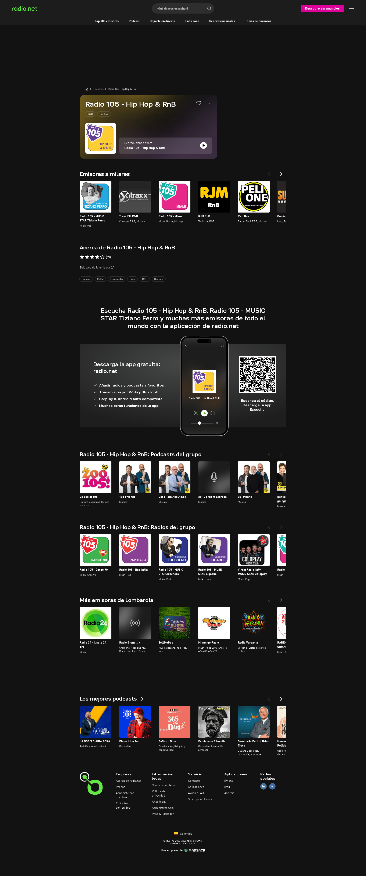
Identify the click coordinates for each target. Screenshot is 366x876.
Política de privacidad (158, 793)
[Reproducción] (203, 145)
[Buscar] (209, 8)
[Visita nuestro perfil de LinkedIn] (263, 786)
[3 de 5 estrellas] (92, 257)
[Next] (281, 172)
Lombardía (116, 279)
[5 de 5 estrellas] (102, 257)
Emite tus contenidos (123, 805)
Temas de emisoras (258, 21)
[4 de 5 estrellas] (97, 257)
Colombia (185, 833)
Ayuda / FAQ (196, 793)
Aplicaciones (196, 787)
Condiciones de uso (164, 785)
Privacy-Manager (163, 813)
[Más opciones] (209, 103)
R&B (90, 114)
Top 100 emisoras (107, 21)
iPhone (228, 780)
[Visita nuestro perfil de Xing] (272, 786)
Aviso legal (159, 801)
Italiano (86, 279)
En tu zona (192, 21)
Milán (100, 279)
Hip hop (104, 114)
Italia (132, 279)
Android (229, 793)
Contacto (194, 780)
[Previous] (269, 172)
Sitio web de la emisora (95, 267)
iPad (227, 787)
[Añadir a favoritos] (198, 103)
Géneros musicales (222, 21)
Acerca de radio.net (128, 780)
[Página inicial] (87, 89)
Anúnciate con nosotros (125, 795)
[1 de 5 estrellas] (82, 257)
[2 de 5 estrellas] (87, 257)
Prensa (120, 787)
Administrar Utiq (163, 807)
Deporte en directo (162, 21)
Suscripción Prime (200, 799)
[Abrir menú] (351, 8)
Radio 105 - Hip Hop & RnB (144, 148)
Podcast (134, 21)
